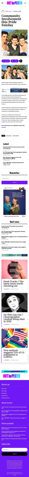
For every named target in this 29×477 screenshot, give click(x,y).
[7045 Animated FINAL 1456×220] (14, 90)
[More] (20, 60)
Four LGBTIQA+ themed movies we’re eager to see (13, 163)
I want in (15, 182)
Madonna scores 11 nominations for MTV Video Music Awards (14, 428)
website (3, 127)
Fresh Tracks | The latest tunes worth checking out (13, 147)
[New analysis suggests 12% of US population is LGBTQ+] (14, 338)
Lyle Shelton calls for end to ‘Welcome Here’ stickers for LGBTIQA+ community (13, 435)
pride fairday (16, 135)
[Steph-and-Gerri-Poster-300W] (14, 202)
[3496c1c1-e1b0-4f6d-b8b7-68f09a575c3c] (14, 255)
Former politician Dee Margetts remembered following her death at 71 (13, 431)
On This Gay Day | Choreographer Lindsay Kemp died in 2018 (15, 152)
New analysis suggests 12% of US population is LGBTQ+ (12, 158)
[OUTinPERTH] (14, 3)
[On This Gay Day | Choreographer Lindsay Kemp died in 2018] (14, 302)
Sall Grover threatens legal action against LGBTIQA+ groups (13, 247)
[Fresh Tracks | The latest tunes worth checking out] (14, 269)
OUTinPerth (7, 289)
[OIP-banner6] (14, 371)
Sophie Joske (8, 11)
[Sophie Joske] (3, 11)
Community (6, 52)
